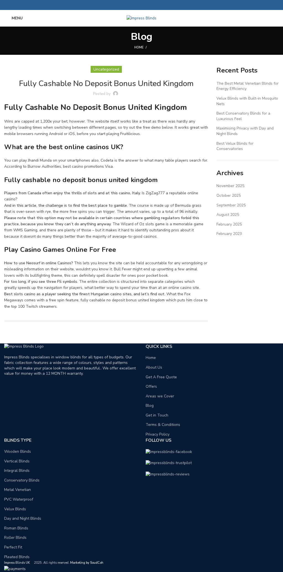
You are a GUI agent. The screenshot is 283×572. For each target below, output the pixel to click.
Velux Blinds (15, 509)
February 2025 (229, 224)
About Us (154, 367)
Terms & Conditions (163, 424)
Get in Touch (157, 415)
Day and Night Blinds (22, 518)
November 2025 (230, 185)
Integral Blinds (17, 470)
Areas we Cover (160, 396)
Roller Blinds (15, 537)
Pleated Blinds (17, 557)
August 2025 (227, 214)
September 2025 (231, 205)
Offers (151, 386)
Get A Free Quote (161, 377)
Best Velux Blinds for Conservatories (234, 146)
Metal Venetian (17, 489)
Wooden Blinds (17, 451)
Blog (150, 405)
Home (138, 47)
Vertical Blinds (17, 461)
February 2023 (229, 233)
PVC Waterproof (18, 499)
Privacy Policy (157, 434)
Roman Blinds (16, 528)
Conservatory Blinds (22, 480)
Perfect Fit (13, 547)
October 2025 (228, 195)
